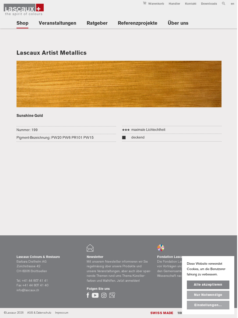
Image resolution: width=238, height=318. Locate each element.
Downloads (209, 3)
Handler (174, 3)
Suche (223, 4)
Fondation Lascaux (171, 257)
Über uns (178, 23)
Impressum (61, 312)
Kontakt (190, 3)
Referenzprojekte (137, 23)
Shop (22, 23)
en (232, 3)
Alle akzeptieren (208, 285)
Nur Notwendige (208, 295)
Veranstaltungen (57, 23)
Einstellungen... (208, 305)
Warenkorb (156, 3)
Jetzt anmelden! (128, 281)
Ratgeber (97, 23)
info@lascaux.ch (28, 290)
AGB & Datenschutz (39, 312)
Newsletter (95, 257)
